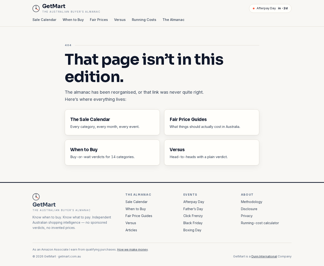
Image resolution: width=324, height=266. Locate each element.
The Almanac (173, 20)
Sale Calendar (44, 20)
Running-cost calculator (260, 223)
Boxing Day (192, 230)
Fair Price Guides (138, 216)
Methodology (251, 202)
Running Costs (144, 20)
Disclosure (249, 209)
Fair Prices (99, 20)
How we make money (132, 249)
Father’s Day (193, 209)
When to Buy (73, 20)
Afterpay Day (272, 8)
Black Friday (193, 223)
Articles (131, 230)
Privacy (247, 216)
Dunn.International (264, 256)
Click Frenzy (193, 216)
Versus (120, 20)
